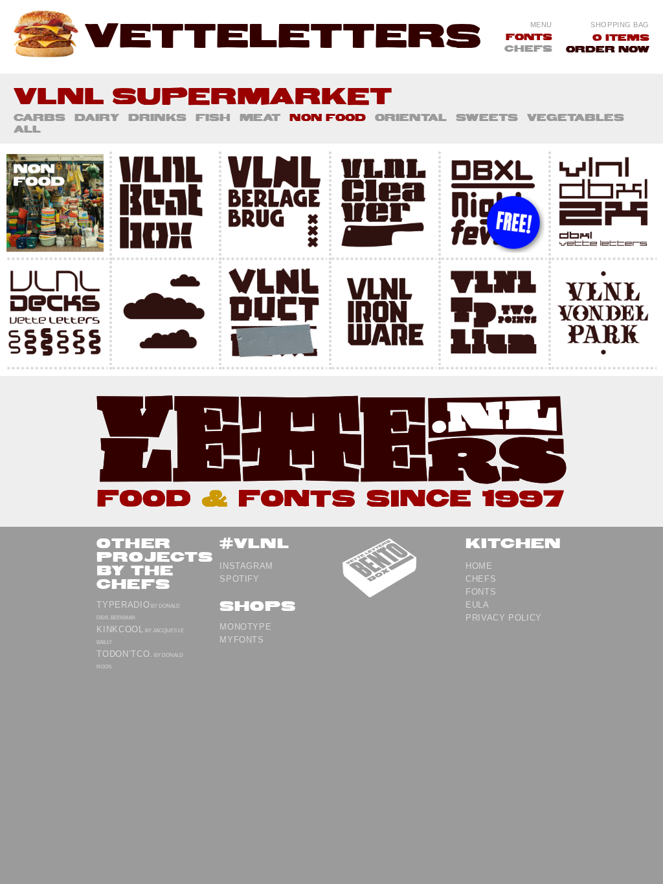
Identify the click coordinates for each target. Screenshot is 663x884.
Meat (260, 117)
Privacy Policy (504, 618)
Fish (213, 117)
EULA (477, 605)
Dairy (96, 117)
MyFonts (241, 640)
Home (479, 566)
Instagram (246, 566)
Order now (607, 48)
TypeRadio (123, 605)
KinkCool (119, 629)
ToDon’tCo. (124, 654)
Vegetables (575, 117)
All (27, 129)
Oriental (411, 117)
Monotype (245, 627)
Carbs (39, 117)
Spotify (239, 579)
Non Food (327, 117)
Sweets (487, 117)
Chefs (528, 48)
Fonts (529, 36)
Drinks (157, 117)
